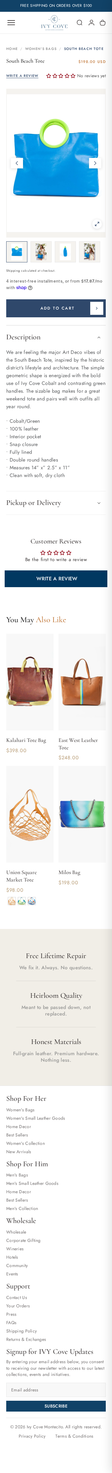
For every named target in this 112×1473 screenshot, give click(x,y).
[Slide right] (95, 163)
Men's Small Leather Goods (32, 1183)
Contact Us (16, 1297)
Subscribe (56, 1406)
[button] (79, 22)
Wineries (15, 1249)
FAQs (11, 1322)
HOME (12, 48)
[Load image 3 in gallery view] (65, 251)
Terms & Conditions (74, 1436)
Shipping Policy (21, 1331)
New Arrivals (18, 1152)
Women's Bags (20, 1110)
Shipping (13, 270)
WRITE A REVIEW (22, 76)
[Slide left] (17, 163)
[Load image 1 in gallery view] (16, 251)
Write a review (56, 578)
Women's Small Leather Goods (35, 1118)
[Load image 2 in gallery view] (41, 251)
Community (17, 1265)
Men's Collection (22, 1208)
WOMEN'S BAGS (41, 48)
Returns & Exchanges (26, 1339)
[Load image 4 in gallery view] (89, 251)
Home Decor (18, 1126)
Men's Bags (17, 1175)
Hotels (12, 1257)
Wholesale (16, 1232)
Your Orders (18, 1306)
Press (11, 1314)
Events (12, 1274)
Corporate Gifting (23, 1240)
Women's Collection (25, 1143)
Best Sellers (17, 1135)
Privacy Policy (32, 1436)
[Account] (91, 23)
